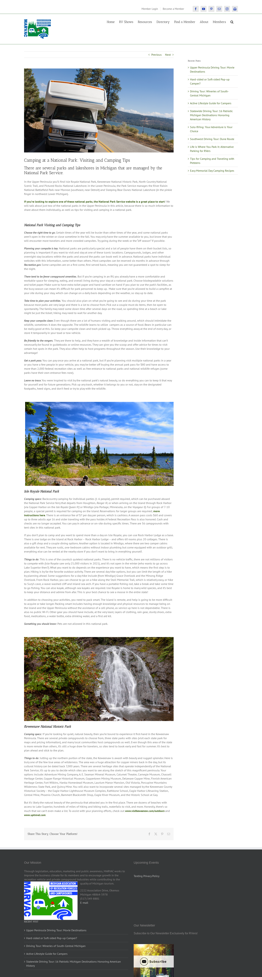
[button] (231, 21)
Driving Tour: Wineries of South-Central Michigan (56, 946)
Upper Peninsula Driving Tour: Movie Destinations (56, 930)
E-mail (84, 902)
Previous (156, 54)
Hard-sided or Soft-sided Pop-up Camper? (51, 938)
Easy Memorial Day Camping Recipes (212, 170)
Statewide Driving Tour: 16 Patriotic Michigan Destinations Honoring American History (211, 115)
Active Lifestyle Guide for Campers (210, 103)
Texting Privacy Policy (146, 876)
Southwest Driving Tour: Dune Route (212, 139)
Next (168, 54)
